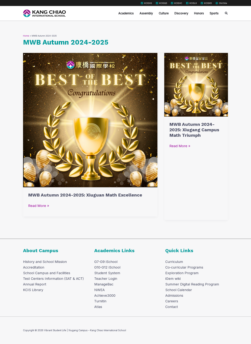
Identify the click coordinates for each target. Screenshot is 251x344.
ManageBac (103, 284)
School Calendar (178, 290)
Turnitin (100, 301)
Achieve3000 (104, 295)
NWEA (99, 290)
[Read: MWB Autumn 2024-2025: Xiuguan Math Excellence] (90, 120)
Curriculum (174, 262)
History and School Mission (45, 262)
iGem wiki (173, 279)
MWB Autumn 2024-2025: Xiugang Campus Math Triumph (194, 130)
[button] (226, 13)
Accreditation (33, 267)
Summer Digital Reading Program (192, 284)
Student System (107, 273)
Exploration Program (182, 273)
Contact (171, 307)
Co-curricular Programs (184, 267)
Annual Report (34, 284)
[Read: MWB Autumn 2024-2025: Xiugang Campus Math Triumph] (196, 84)
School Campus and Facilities (46, 273)
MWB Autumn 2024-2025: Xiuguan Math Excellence (85, 195)
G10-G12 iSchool (107, 267)
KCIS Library (33, 290)
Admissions (174, 295)
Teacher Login (105, 279)
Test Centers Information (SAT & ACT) (53, 279)
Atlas (98, 307)
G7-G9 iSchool (105, 262)
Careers (171, 301)
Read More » (38, 205)
